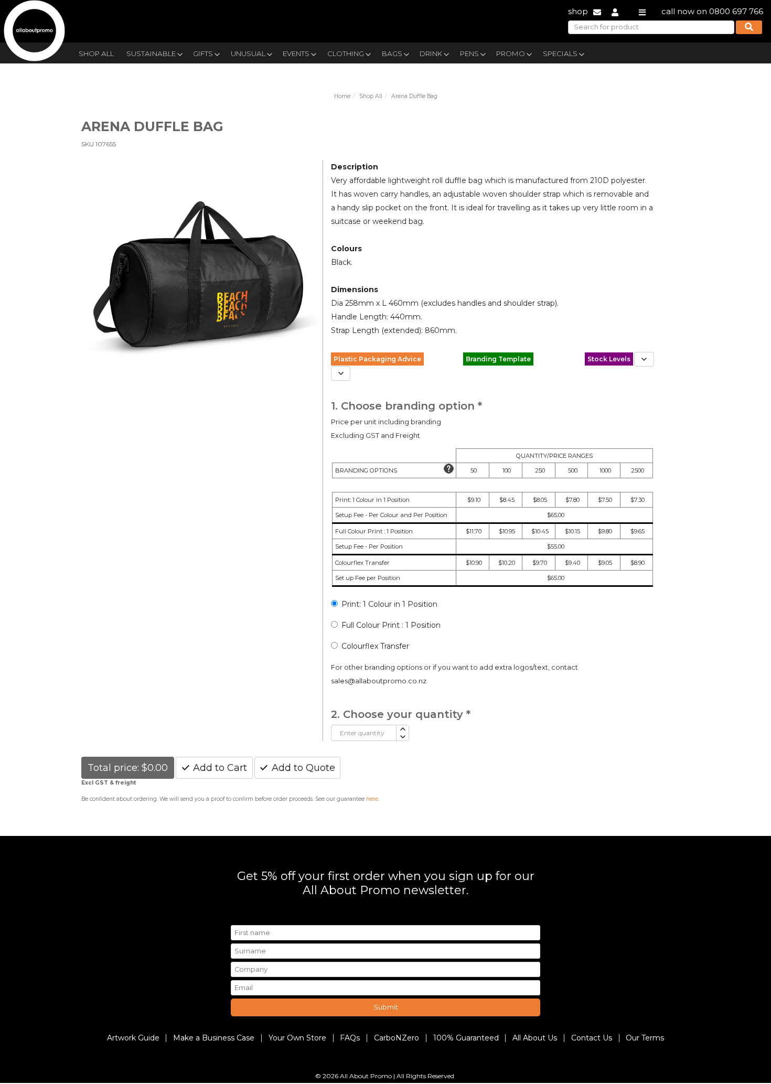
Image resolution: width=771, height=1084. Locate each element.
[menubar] (360, 52)
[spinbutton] (363, 732)
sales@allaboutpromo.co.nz (378, 681)
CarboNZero (396, 1038)
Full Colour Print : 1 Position (391, 625)
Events (296, 53)
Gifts (203, 53)
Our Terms (645, 1038)
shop (578, 11)
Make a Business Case (213, 1038)
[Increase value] (402, 729)
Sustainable (151, 53)
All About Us (534, 1038)
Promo (510, 53)
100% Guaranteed (466, 1038)
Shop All (96, 53)
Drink (431, 53)
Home (342, 96)
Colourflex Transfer (375, 646)
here (372, 799)
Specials (560, 53)
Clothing (345, 53)
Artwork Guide (133, 1038)
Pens (469, 53)
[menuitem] (96, 52)
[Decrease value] (402, 737)
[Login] (615, 11)
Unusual (248, 53)
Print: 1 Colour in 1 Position (389, 604)
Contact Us (591, 1038)
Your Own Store (297, 1038)
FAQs (350, 1038)
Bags (392, 53)
